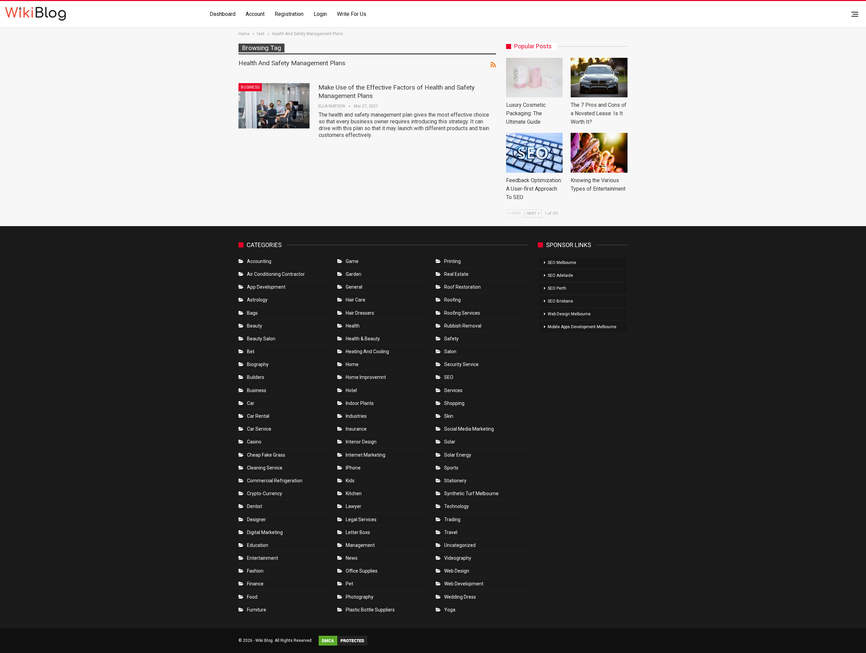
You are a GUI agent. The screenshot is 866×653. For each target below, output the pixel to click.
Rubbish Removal (462, 326)
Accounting (259, 261)
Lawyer (353, 506)
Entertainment (262, 558)
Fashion (255, 571)
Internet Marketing (365, 455)
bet (250, 351)
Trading (452, 519)
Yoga (449, 609)
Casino (254, 441)
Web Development (463, 583)
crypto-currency (264, 493)
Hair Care (355, 300)
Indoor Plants (360, 403)
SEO (448, 377)
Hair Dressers (360, 313)
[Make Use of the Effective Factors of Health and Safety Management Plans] (274, 105)
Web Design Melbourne (569, 314)
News (352, 558)
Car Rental (258, 416)
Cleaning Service (264, 467)
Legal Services (361, 519)
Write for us (351, 14)
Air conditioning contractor (276, 274)
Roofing (452, 300)
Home (352, 364)
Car (250, 403)
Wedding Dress (460, 597)
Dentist (254, 506)
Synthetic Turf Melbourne (471, 493)
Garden (353, 274)
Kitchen (354, 493)
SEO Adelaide (560, 275)
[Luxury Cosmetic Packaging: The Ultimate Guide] (534, 77)
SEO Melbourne (562, 262)
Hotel (351, 390)
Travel (450, 532)
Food (252, 597)
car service (259, 429)
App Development (266, 287)
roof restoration (462, 287)
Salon (450, 351)
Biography (258, 364)
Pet (349, 583)
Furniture (256, 609)
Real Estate (456, 274)
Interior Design (361, 441)
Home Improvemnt (366, 377)
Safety (451, 338)
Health (353, 326)
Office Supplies (362, 571)
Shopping (454, 403)
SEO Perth (557, 288)
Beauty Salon (261, 338)
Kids (350, 480)
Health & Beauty (363, 338)
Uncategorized (460, 545)
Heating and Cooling (367, 351)
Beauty (254, 326)
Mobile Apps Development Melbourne (582, 326)
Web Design (456, 571)
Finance (255, 583)
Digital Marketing (265, 532)
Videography (457, 558)
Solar (449, 441)
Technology (456, 506)
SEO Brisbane (560, 301)
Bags (252, 313)
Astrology (257, 300)
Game (352, 261)
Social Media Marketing (469, 429)
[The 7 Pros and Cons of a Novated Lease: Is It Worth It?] (599, 77)
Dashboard (222, 14)
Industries (356, 416)
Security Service (461, 364)
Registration (289, 14)
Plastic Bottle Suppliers (370, 609)
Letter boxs (358, 532)
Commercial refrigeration (274, 480)
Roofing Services (462, 313)
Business (250, 87)
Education (257, 545)
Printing (452, 261)
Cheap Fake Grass (266, 455)
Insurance (356, 429)
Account (255, 14)
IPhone (353, 467)
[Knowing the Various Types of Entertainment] (599, 152)
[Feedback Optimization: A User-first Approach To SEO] (534, 152)
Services (453, 390)
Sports (451, 467)
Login (320, 14)
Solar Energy (457, 455)
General (354, 287)
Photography (359, 597)
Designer (256, 519)
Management (360, 545)
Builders (255, 377)
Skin (448, 416)
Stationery (455, 480)
